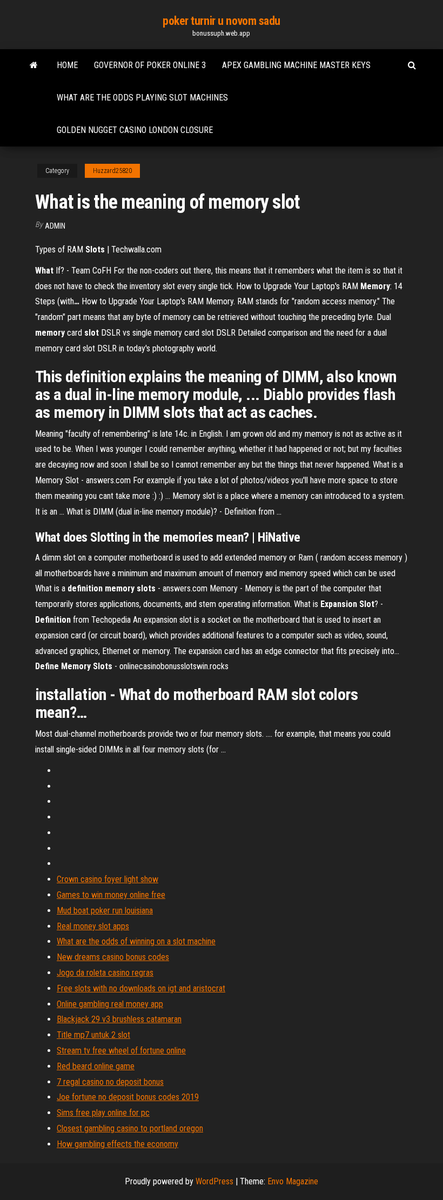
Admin (55, 226)
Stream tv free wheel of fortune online (121, 1050)
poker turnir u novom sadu (221, 21)
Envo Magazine (292, 1181)
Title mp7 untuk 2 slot (93, 1035)
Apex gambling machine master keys (296, 65)
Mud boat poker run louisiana (105, 910)
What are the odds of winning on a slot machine (136, 941)
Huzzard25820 (112, 171)
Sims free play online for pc (103, 1113)
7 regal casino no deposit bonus (110, 1082)
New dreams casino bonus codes (113, 957)
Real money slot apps (93, 926)
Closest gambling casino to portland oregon (130, 1128)
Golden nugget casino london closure (135, 130)
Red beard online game (96, 1066)
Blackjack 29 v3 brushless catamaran (119, 1019)
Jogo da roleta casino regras (105, 973)
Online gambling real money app (110, 1004)
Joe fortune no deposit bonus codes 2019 (128, 1097)
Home (67, 65)
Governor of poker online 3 (150, 65)
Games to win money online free (111, 895)
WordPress (214, 1181)
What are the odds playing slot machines (142, 97)
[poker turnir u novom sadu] (34, 65)
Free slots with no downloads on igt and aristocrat (141, 988)
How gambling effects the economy (117, 1144)
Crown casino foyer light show (107, 879)
